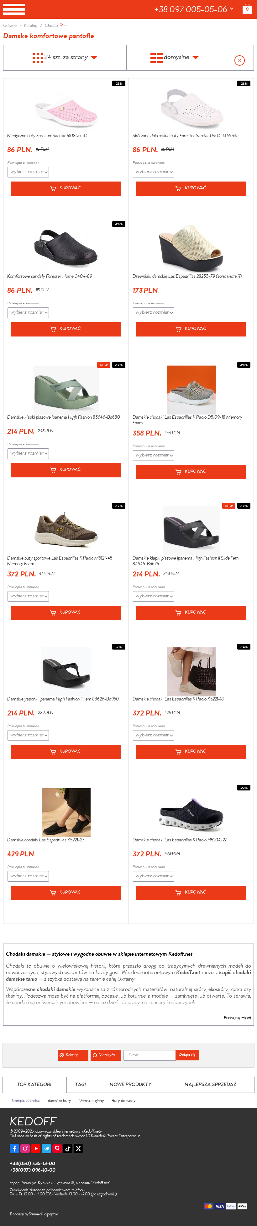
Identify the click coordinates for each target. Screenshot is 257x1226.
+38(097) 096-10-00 (32, 1171)
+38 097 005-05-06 (191, 10)
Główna (10, 26)
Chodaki (52, 26)
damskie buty (59, 1101)
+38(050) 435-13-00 (32, 1164)
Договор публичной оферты (34, 1215)
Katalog (30, 26)
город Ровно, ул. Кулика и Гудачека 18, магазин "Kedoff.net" (60, 1183)
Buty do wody (124, 1101)
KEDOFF (33, 1123)
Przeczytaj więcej (237, 1018)
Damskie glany (91, 1101)
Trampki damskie (25, 1101)
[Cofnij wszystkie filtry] (238, 58)
